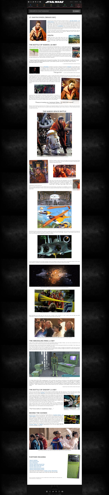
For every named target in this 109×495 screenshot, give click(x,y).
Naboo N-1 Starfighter (34, 460)
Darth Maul (69, 66)
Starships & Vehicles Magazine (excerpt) (37, 469)
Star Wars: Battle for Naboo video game (37, 465)
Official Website (54, 470)
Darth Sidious (46, 66)
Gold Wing (43, 392)
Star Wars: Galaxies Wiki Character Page (37, 464)
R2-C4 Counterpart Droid (34, 461)
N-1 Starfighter (60, 25)
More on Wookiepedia (34, 462)
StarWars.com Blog (47, 470)
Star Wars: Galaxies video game (35, 466)
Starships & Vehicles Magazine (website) (37, 468)
